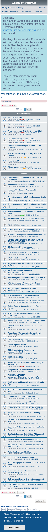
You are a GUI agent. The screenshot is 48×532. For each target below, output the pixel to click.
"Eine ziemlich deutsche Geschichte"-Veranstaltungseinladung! (23, 472)
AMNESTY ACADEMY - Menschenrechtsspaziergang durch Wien (24, 376)
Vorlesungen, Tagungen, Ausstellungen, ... (23, 95)
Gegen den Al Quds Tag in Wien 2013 (22, 402)
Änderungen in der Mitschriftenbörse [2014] (25, 131)
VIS (21, 423)
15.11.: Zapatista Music (17, 345)
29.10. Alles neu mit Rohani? (19, 339)
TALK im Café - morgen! (17, 258)
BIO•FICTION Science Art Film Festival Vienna (26, 229)
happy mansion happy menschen (21, 185)
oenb (21, 236)
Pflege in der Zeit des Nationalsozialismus (24, 370)
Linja (21, 310)
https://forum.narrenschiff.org (19, 30)
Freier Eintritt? (13, 161)
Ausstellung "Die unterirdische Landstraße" (25, 333)
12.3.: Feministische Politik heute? (21, 457)
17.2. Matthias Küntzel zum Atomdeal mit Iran (26, 301)
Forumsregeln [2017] (16, 117)
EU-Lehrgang (13, 224)
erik (21, 346)
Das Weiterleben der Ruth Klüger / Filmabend (26, 434)
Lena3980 (23, 157)
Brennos (22, 329)
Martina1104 (24, 474)
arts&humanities (25, 181)
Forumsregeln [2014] (16, 124)
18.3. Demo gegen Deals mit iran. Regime (24, 283)
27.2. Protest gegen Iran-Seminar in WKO (24, 295)
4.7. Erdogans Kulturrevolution (20, 247)
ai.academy (23, 200)
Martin (22, 119)
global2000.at (24, 186)
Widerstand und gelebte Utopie (20, 452)
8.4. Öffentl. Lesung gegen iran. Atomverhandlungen (20, 271)
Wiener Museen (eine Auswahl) (20, 167)
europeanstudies (25, 279)
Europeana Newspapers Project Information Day (27, 235)
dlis (21, 193)
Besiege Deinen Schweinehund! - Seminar (24, 439)
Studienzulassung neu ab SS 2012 (21, 139)
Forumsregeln (6, 101)
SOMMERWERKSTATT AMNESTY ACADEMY (25, 407)
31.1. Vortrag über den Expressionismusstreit (26, 479)
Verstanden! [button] (14, 527)
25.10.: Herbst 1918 (15, 357)
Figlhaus (22, 225)
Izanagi (22, 215)
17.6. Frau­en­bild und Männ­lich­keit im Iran (24, 252)
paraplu (22, 162)
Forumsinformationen (21, 121)
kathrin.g (22, 371)
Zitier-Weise (23, 441)
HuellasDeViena (25, 416)
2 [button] (27, 109)
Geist (21, 335)
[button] (30, 109)
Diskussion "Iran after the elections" (22, 396)
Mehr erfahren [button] (17, 521)
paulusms (23, 149)
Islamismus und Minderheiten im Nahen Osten (26, 320)
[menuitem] (4, 7)
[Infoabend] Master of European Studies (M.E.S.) (27, 278)
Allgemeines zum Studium (23, 127)
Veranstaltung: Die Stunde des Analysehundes (26, 218)
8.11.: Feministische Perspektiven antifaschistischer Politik (21, 351)
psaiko (22, 249)
